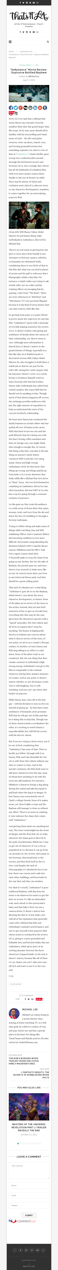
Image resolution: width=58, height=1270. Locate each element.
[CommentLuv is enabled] (23, 1220)
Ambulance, (22, 154)
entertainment (26, 51)
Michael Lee (33, 76)
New (37, 65)
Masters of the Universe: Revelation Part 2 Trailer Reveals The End (29, 1127)
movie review (16, 984)
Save (40, 999)
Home (11, 51)
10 (40, 1143)
